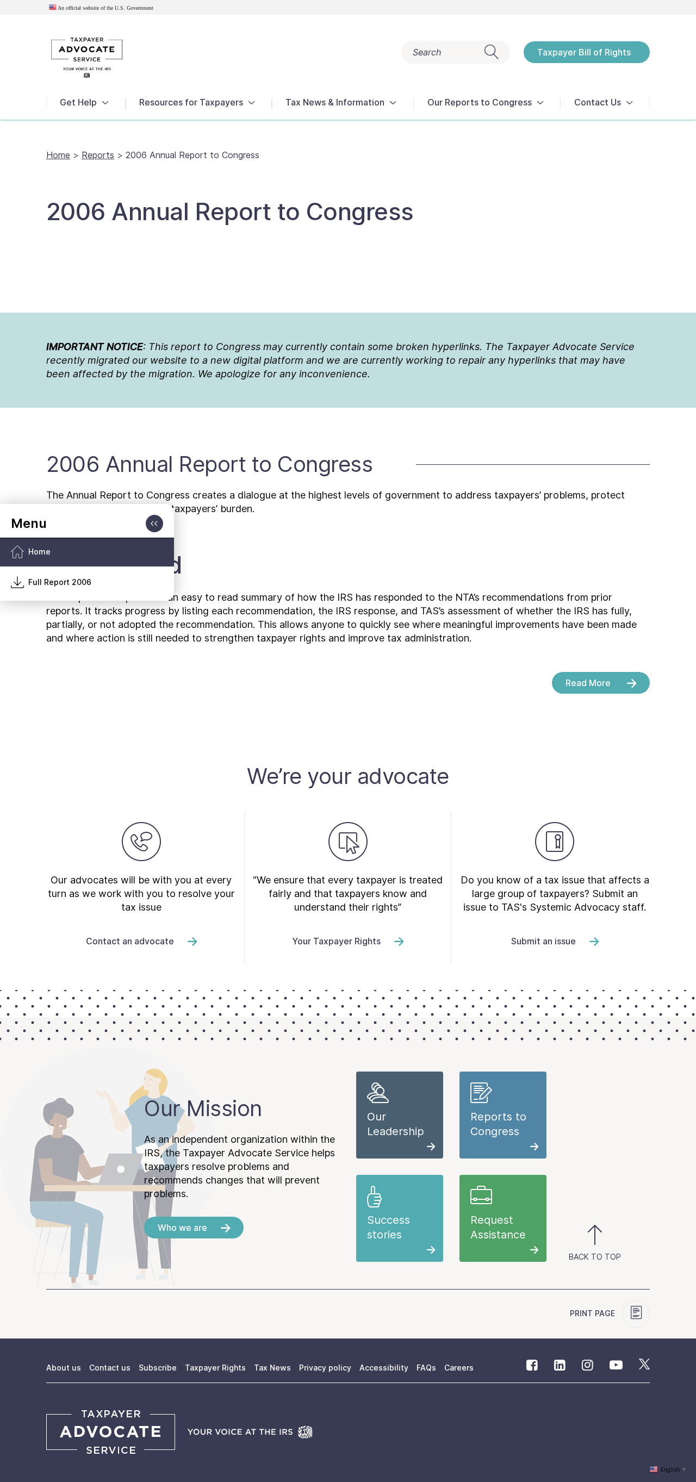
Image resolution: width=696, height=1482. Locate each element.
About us (63, 1367)
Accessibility (383, 1367)
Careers (459, 1367)
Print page (593, 1313)
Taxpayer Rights (215, 1367)
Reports (98, 155)
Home (58, 155)
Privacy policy (325, 1367)
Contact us (109, 1367)
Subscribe (158, 1367)
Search (427, 52)
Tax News (272, 1367)
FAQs (426, 1367)
